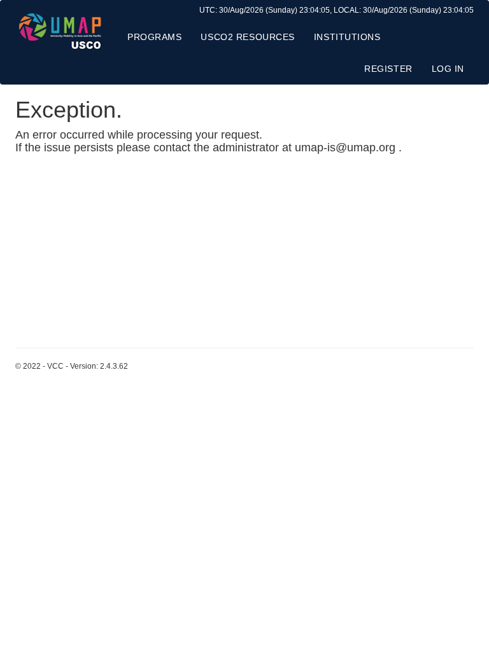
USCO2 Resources (247, 37)
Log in (448, 69)
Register (388, 69)
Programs (154, 37)
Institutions (347, 37)
